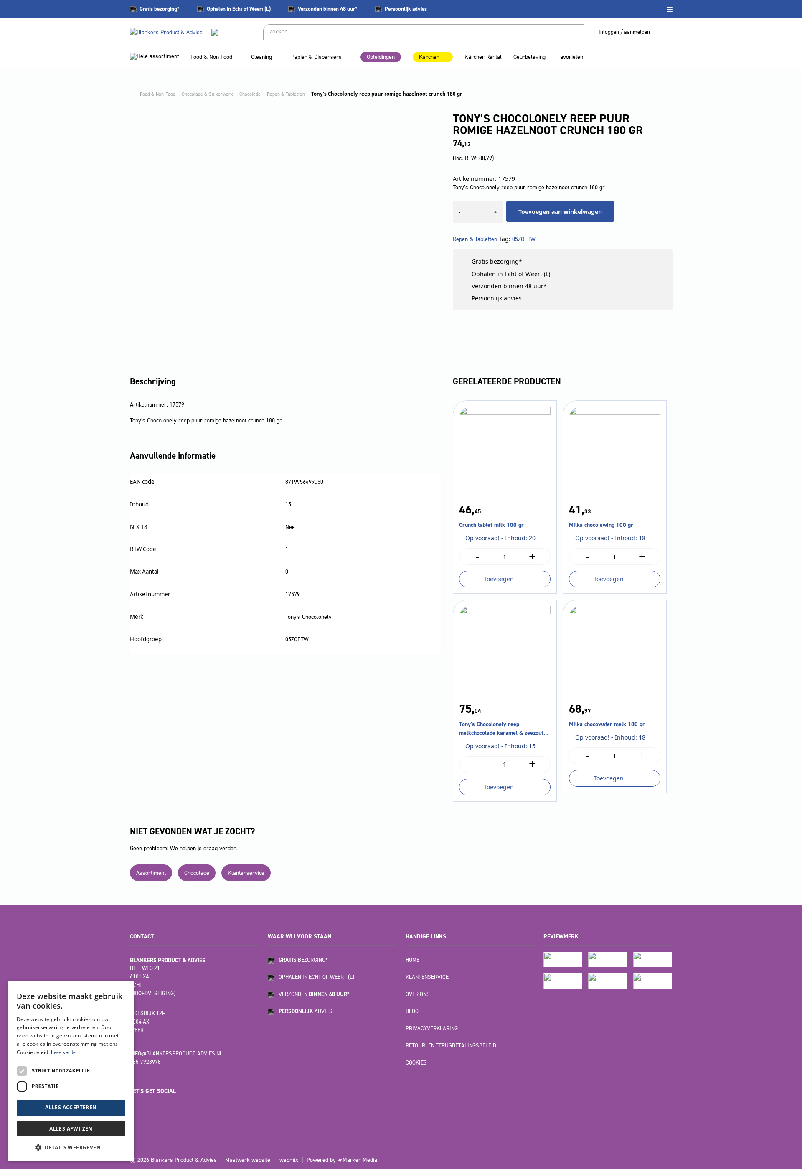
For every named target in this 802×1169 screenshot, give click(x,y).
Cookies (416, 1062)
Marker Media (360, 1160)
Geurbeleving (529, 57)
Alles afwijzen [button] (71, 1128)
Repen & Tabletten (475, 239)
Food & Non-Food (211, 57)
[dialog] (71, 1071)
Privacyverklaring (432, 1028)
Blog (412, 1011)
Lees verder (64, 1052)
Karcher (429, 57)
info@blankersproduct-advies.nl (176, 1053)
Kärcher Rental (483, 57)
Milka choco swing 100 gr (601, 525)
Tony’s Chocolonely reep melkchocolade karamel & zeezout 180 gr (501, 728)
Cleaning (261, 57)
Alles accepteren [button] (70, 1107)
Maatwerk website (247, 1160)
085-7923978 (145, 1061)
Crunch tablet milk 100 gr (491, 525)
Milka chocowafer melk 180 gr (607, 724)
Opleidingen (381, 57)
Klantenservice (246, 873)
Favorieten (570, 57)
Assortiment (151, 873)
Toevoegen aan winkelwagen (560, 212)
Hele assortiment (158, 56)
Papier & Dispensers (316, 57)
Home (412, 959)
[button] (71, 1147)
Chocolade (196, 873)
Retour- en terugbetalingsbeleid (451, 1045)
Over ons (418, 994)
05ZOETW (524, 239)
